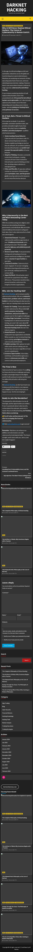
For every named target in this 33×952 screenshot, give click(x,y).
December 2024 (6, 752)
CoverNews (24, 947)
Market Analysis (6, 722)
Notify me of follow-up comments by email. (17, 636)
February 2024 (6, 771)
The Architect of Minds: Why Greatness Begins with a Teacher (15, 675)
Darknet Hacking (16, 7)
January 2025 (6, 749)
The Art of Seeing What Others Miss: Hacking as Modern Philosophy (15, 691)
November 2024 (6, 755)
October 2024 (6, 758)
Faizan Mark (6, 35)
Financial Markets (7, 713)
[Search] (30, 18)
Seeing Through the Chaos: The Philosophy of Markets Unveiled (15, 685)
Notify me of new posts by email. (13, 640)
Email (19, 615)
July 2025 (5, 742)
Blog (4, 25)
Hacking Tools (6, 719)
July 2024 (5, 765)
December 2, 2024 (15, 35)
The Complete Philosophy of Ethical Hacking (14, 671)
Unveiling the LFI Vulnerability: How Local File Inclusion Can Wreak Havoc (15, 469)
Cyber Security (9, 25)
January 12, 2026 (13, 512)
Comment (5, 592)
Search (3, 654)
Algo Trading (6, 703)
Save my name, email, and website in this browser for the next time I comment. (15, 632)
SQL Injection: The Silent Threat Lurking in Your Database (17, 475)
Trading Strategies (7, 729)
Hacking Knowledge (18, 25)
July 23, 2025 (12, 543)
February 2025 (6, 745)
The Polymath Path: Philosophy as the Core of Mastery (15, 680)
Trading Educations (7, 726)
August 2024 (6, 761)
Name (4, 615)
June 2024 (5, 768)
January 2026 (6, 739)
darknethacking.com (13, 424)
